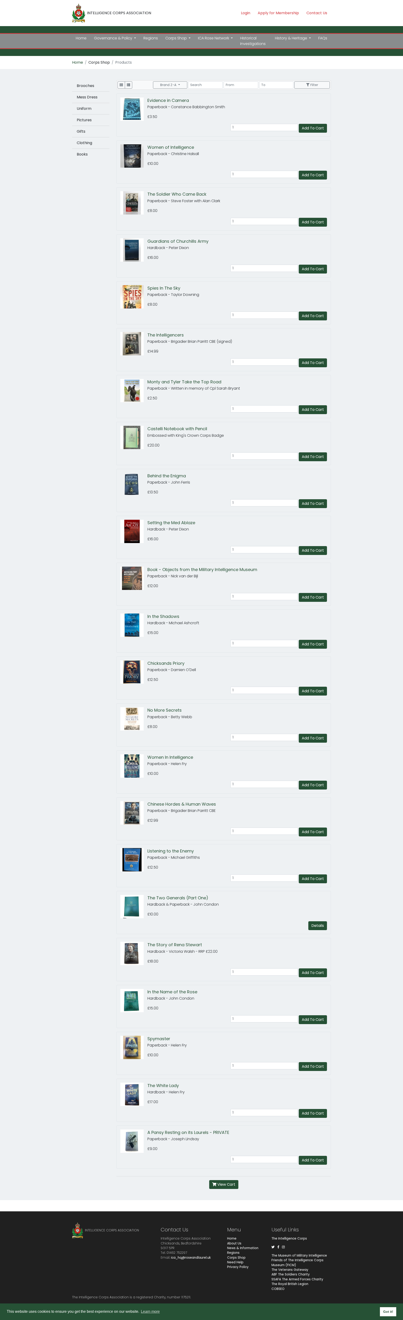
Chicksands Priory (165, 663)
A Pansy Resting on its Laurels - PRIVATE (188, 1132)
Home (81, 38)
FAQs (322, 38)
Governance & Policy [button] (113, 38)
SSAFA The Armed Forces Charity (297, 1279)
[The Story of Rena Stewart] (133, 953)
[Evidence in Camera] (133, 109)
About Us (234, 1243)
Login (245, 13)
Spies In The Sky (163, 288)
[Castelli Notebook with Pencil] (133, 437)
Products (123, 62)
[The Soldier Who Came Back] (133, 203)
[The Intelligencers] (133, 343)
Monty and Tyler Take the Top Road (184, 382)
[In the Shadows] (133, 625)
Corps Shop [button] (176, 38)
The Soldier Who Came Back (176, 194)
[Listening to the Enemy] (133, 859)
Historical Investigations (253, 40)
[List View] (128, 85)
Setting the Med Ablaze (171, 523)
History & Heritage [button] (291, 38)
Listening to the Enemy (170, 851)
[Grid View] (121, 85)
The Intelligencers (165, 335)
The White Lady (163, 1085)
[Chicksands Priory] (133, 672)
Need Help (235, 1262)
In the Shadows (163, 616)
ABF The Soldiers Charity (290, 1274)
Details (317, 925)
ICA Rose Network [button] (214, 38)
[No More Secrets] (133, 719)
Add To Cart (313, 128)
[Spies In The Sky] (133, 296)
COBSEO (278, 1289)
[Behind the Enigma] (133, 484)
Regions (150, 38)
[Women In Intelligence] (133, 766)
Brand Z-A (168, 85)
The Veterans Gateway (289, 1270)
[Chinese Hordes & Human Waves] (133, 813)
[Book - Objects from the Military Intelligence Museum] (133, 578)
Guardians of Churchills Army (177, 241)
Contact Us (316, 13)
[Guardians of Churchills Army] (133, 250)
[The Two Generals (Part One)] (133, 906)
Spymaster (158, 1039)
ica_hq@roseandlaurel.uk (191, 1257)
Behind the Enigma (166, 476)
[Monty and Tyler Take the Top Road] (133, 390)
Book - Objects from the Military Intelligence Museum (202, 569)
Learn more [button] (150, 1311)
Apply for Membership (278, 13)
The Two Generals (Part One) (177, 898)
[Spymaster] (133, 1047)
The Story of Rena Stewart (174, 945)
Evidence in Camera (168, 100)
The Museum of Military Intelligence (299, 1255)
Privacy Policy (238, 1267)
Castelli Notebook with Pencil (177, 429)
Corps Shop (99, 62)
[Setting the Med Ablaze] (133, 531)
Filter (313, 85)
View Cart (225, 1184)
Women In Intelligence (170, 757)
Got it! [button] (388, 1311)
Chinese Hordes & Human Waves (181, 804)
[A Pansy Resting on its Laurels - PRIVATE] (133, 1141)
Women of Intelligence (170, 147)
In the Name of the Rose (172, 992)
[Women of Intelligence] (133, 156)
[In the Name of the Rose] (133, 1000)
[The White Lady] (133, 1094)
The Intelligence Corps (289, 1238)
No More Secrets (164, 710)
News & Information (242, 1248)
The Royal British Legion (289, 1284)
